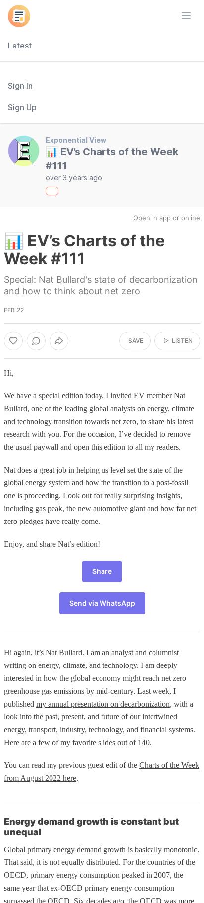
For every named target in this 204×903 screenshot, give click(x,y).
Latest (20, 45)
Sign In (20, 86)
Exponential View (76, 140)
